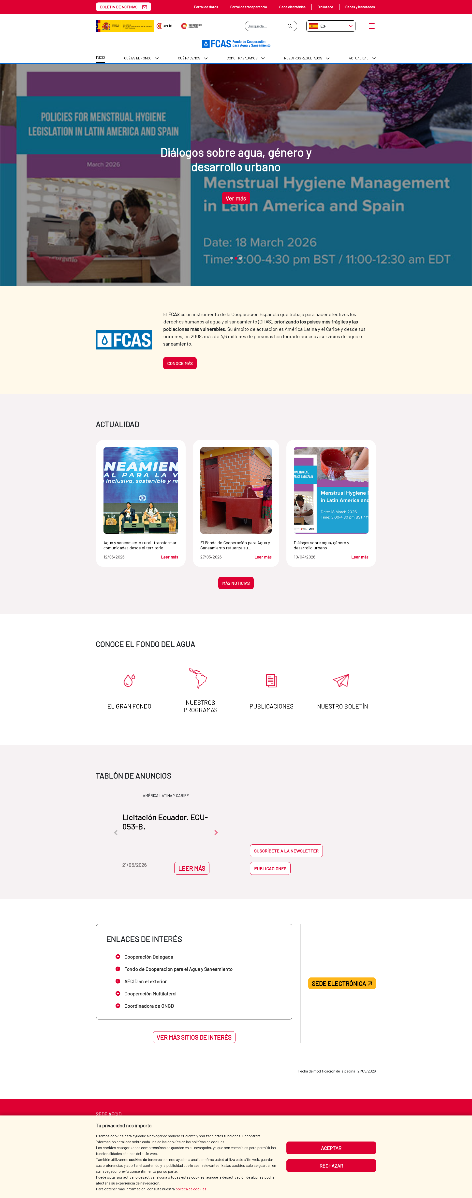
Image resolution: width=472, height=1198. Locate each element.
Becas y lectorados (360, 7)
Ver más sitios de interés (194, 1037)
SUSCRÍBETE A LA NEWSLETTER (286, 850)
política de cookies (191, 1188)
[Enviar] (289, 26)
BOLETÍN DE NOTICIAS (118, 6)
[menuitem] (100, 58)
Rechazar (331, 1166)
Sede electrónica (292, 7)
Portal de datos (206, 7)
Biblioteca (325, 7)
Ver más (236, 198)
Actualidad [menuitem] (359, 58)
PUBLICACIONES (270, 868)
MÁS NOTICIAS (236, 583)
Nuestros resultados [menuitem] (303, 58)
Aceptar (331, 1148)
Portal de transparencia (248, 7)
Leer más (169, 556)
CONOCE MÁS (180, 363)
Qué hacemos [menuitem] (189, 58)
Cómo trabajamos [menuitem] (242, 58)
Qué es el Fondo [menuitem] (137, 58)
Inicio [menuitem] (100, 57)
